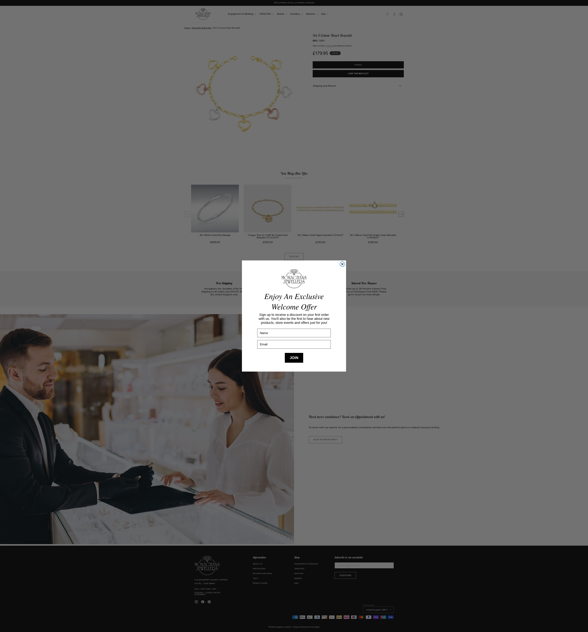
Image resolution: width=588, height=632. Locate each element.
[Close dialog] (342, 264)
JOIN (294, 358)
